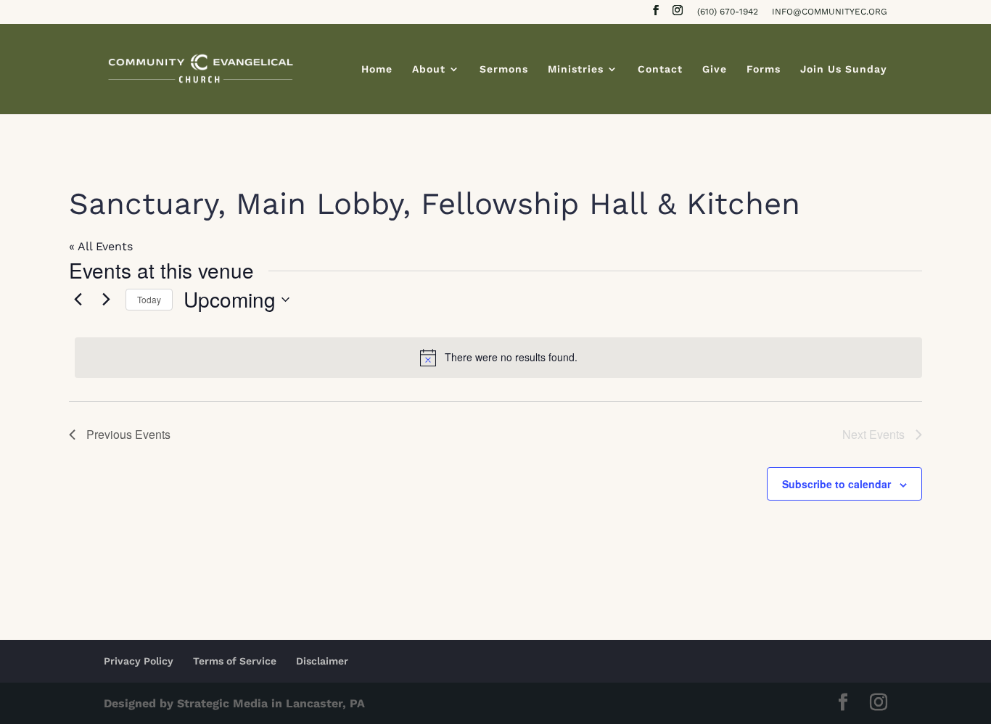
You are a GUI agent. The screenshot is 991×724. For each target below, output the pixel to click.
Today (149, 299)
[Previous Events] (77, 299)
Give (714, 69)
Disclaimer (322, 661)
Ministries (576, 69)
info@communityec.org (829, 12)
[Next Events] (106, 299)
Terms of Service (234, 661)
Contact (660, 69)
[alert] (498, 357)
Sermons (504, 69)
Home (376, 69)
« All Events (101, 246)
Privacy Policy (138, 661)
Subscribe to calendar (836, 484)
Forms (764, 69)
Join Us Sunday (843, 69)
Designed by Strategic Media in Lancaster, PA (234, 703)
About (428, 69)
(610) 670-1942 (727, 12)
